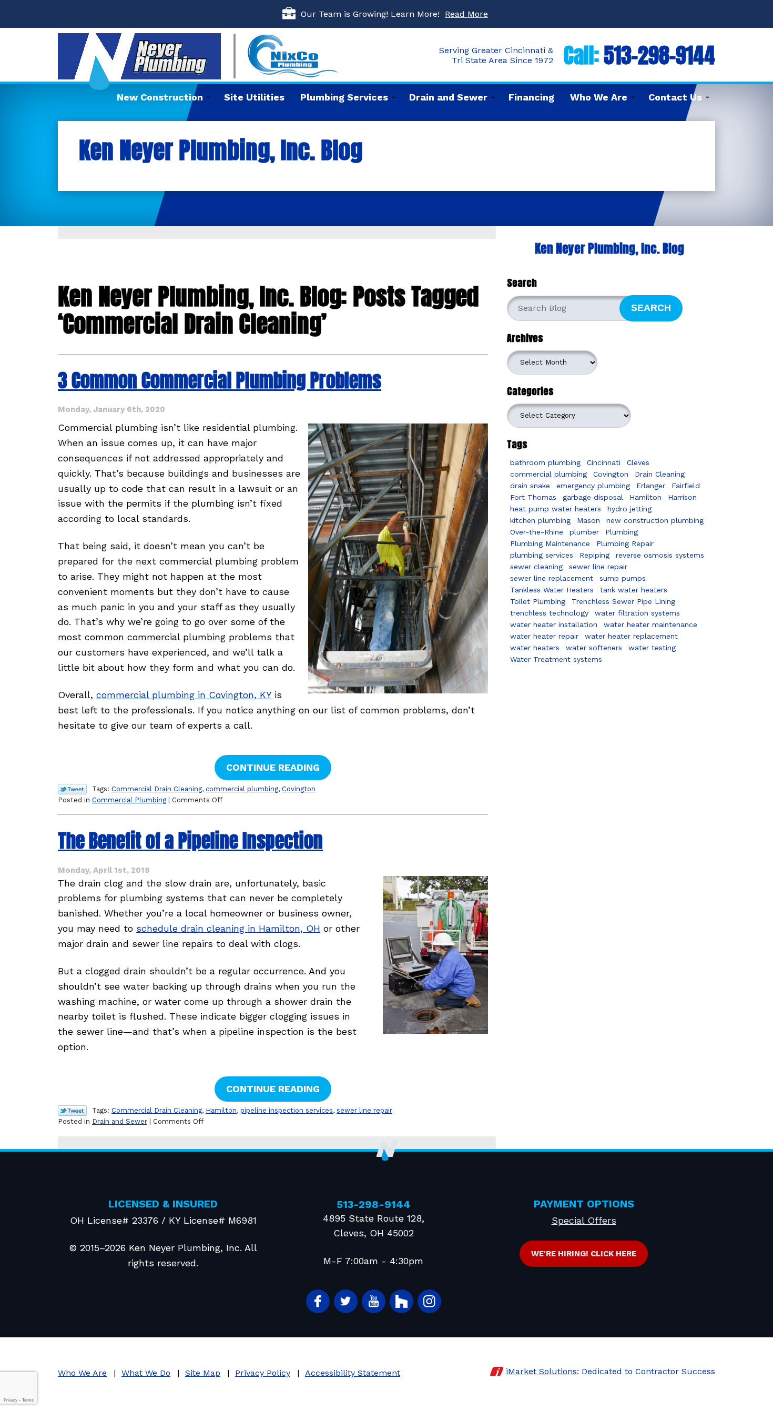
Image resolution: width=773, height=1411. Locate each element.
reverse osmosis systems (660, 555)
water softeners (594, 647)
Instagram (429, 1301)
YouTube (373, 1301)
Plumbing (621, 532)
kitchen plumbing (540, 520)
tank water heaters (633, 590)
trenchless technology (549, 613)
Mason (588, 520)
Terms (28, 1400)
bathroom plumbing (545, 462)
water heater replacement (631, 636)
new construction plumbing (655, 520)
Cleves (638, 462)
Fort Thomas (533, 497)
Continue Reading (273, 767)
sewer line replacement (551, 578)
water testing (652, 647)
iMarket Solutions (541, 1371)
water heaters (535, 647)
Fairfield (686, 485)
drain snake (530, 485)
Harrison (682, 497)
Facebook (318, 1301)
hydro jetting (629, 509)
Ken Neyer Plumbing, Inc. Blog (609, 248)
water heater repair (544, 636)
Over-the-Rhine (536, 532)
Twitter (346, 1301)
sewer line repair (364, 1110)
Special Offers (584, 1220)
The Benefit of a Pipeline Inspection (190, 841)
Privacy (10, 1400)
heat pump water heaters (555, 509)
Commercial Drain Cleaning (156, 789)
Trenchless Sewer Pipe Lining (623, 601)
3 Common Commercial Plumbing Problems (219, 380)
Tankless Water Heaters (552, 590)
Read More (466, 14)
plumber (584, 532)
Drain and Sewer (119, 1121)
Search (651, 308)
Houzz (401, 1301)
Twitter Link (72, 789)
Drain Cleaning (660, 474)
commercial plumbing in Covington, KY (183, 694)
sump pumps (622, 578)
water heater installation (553, 624)
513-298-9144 (659, 55)
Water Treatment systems (556, 659)
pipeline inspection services (286, 1110)
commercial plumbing (242, 789)
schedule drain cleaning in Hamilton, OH (228, 928)
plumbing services (541, 555)
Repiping (594, 555)
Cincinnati (604, 462)
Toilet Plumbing (537, 601)
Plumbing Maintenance (550, 543)
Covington (299, 789)
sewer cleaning (536, 566)
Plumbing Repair (625, 543)
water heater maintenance (650, 624)
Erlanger (650, 485)
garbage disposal (593, 497)
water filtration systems (637, 613)
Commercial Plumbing (129, 800)
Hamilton (221, 1110)
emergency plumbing (593, 485)
